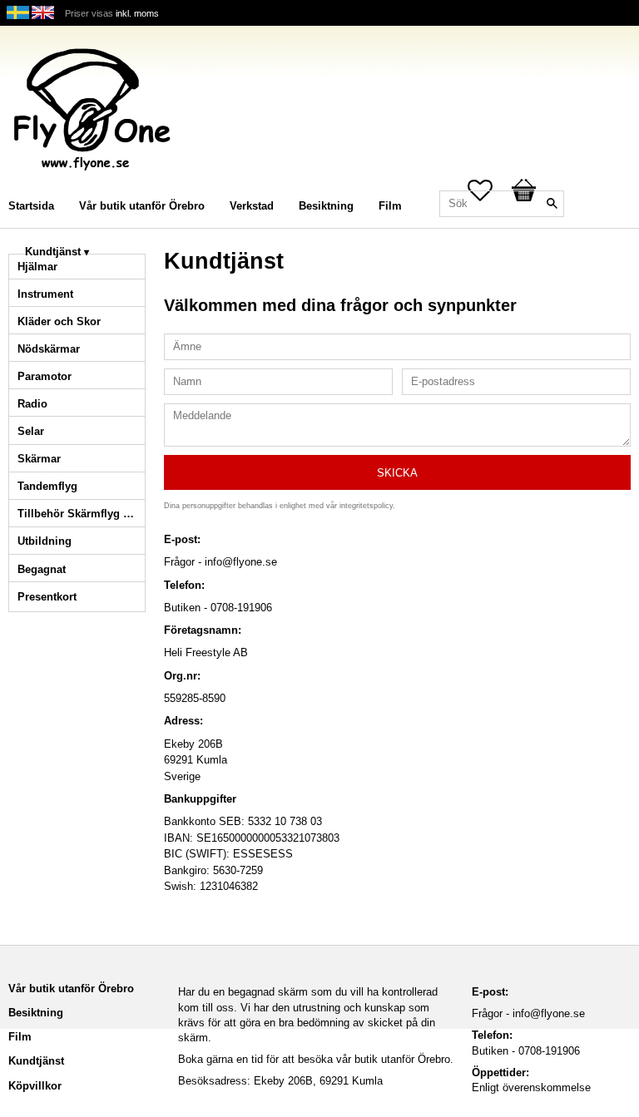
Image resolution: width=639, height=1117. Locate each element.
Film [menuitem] (390, 206)
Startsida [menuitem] (31, 206)
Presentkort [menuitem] (47, 597)
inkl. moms (137, 13)
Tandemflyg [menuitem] (47, 486)
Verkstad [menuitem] (252, 206)
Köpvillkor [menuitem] (35, 1086)
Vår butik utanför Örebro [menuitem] (142, 206)
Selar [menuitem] (30, 431)
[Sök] (551, 203)
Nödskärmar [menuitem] (48, 349)
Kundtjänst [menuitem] (53, 251)
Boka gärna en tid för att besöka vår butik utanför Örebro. (315, 1059)
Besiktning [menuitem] (326, 206)
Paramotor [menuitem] (44, 376)
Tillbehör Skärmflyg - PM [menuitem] (81, 513)
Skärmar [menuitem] (39, 458)
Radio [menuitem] (32, 404)
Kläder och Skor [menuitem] (59, 321)
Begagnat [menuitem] (41, 569)
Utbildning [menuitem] (44, 541)
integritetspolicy (366, 506)
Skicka (397, 473)
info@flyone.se (549, 1013)
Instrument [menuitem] (45, 294)
